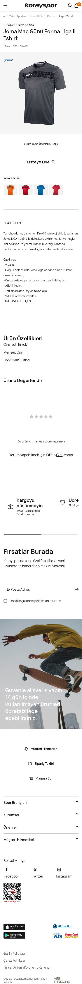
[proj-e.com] (62, 982)
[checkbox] (5, 601)
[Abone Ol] (75, 589)
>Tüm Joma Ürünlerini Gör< (41, 144)
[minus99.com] (57, 978)
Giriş (59, 454)
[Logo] (41, 5)
